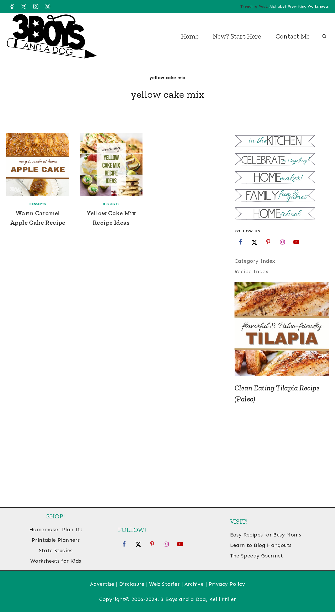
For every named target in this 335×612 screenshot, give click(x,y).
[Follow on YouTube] (296, 242)
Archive (194, 584)
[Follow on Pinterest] (268, 242)
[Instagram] (35, 6)
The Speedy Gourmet (256, 555)
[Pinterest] (47, 6)
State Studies (55, 550)
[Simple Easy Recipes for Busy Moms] (281, 142)
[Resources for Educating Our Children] (281, 214)
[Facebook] (11, 6)
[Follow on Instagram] (282, 242)
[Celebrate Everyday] (281, 160)
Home (190, 36)
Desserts (37, 204)
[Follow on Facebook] (240, 242)
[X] (23, 6)
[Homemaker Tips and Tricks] (281, 178)
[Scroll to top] (322, 591)
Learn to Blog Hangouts (261, 545)
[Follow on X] (254, 242)
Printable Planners (56, 540)
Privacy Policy (227, 584)
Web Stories (164, 584)
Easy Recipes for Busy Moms (265, 535)
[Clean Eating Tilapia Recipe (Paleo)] (281, 329)
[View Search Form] (324, 36)
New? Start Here (237, 36)
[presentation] (37, 164)
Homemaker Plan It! (55, 529)
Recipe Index (251, 271)
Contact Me (293, 36)
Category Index (254, 261)
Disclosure (131, 584)
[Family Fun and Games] (281, 196)
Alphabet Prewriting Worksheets (299, 6)
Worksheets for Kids (55, 561)
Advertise (102, 584)
